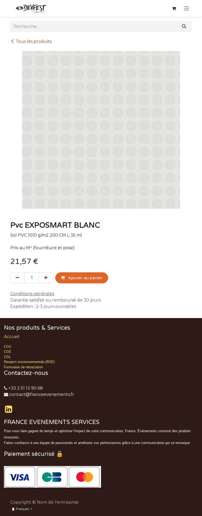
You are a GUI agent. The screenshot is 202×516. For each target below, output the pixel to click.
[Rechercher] (184, 26)
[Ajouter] (46, 277)
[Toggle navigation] (186, 8)
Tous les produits (34, 41)
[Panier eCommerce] (174, 8)
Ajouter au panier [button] (85, 277)
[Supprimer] (17, 277)
